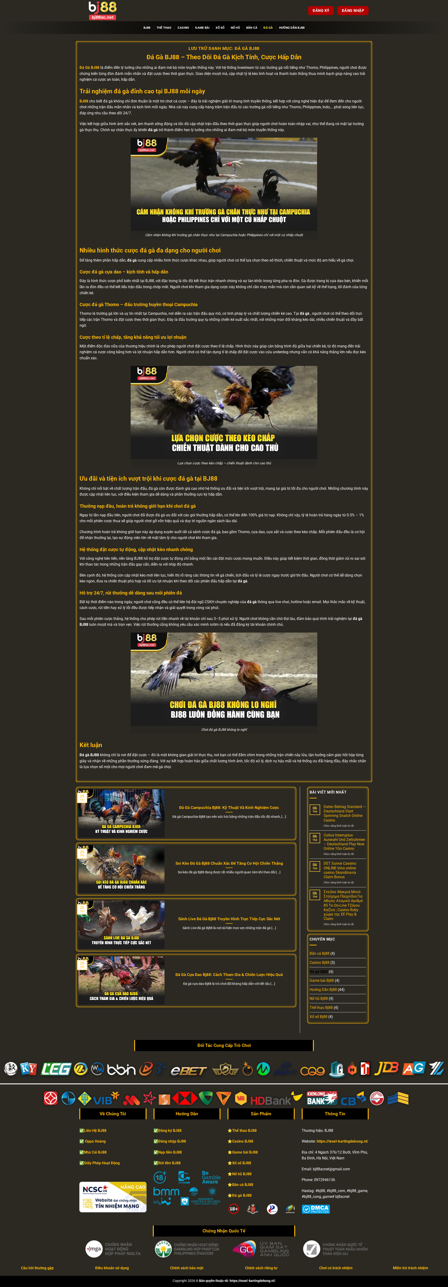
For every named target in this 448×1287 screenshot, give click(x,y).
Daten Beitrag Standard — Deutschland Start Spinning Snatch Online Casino (345, 813)
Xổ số (220, 27)
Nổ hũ (235, 27)
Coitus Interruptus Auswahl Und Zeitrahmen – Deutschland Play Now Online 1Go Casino (344, 842)
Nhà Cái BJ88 (95, 1152)
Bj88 (147, 27)
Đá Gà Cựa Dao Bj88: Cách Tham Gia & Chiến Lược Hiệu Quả (229, 974)
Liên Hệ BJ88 (95, 1130)
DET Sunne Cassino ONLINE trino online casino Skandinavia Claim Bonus (340, 870)
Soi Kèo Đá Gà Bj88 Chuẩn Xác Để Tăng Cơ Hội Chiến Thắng (229, 863)
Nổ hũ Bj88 (319, 998)
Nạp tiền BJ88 (170, 1152)
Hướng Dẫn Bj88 (292, 27)
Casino (183, 27)
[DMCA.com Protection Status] (316, 1209)
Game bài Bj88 (322, 980)
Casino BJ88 (242, 1141)
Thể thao (164, 27)
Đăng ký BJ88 (170, 1130)
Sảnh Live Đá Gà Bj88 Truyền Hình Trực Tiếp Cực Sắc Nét (229, 919)
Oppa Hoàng (95, 1141)
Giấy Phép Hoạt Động (102, 1163)
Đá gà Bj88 (319, 971)
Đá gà (268, 27)
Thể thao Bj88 (321, 1007)
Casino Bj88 (319, 962)
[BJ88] (102, 10)
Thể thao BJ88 (244, 1130)
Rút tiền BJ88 (169, 1163)
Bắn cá (252, 27)
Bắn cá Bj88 (319, 953)
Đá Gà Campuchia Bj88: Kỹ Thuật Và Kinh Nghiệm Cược (229, 807)
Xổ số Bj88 (318, 1016)
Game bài (202, 27)
